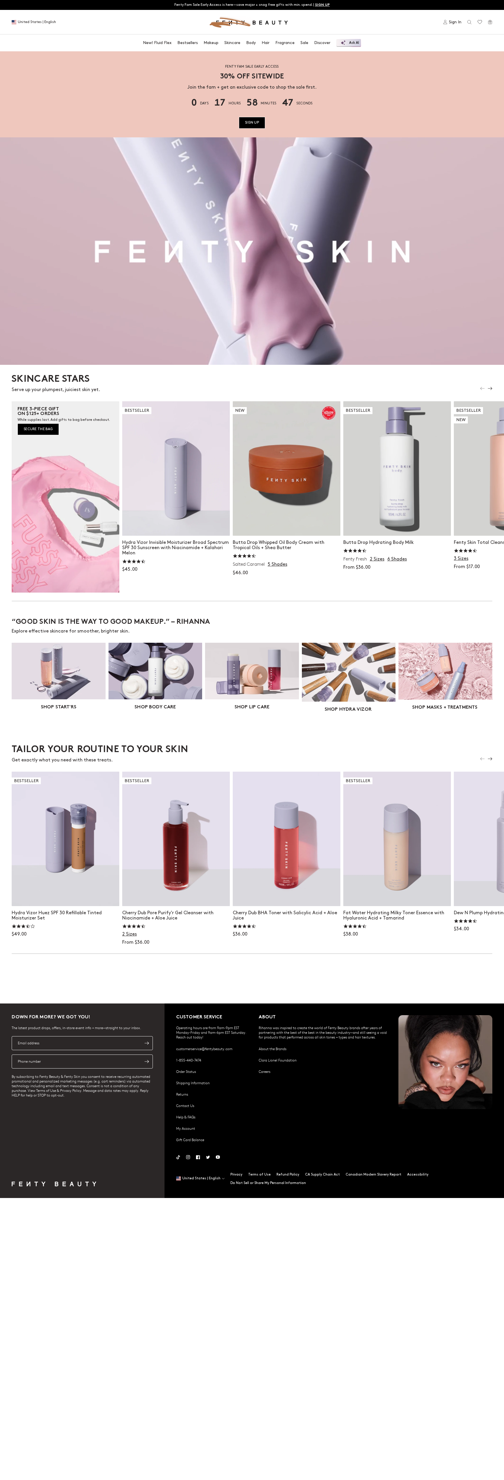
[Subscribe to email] (147, 1043)
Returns (182, 1094)
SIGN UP (252, 122)
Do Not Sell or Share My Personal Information (268, 1183)
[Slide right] (490, 388)
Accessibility (417, 1174)
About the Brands (272, 1048)
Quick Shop (287, 525)
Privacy (236, 1174)
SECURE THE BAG (38, 429)
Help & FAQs (185, 1117)
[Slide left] (482, 388)
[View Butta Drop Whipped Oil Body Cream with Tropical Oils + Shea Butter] (286, 468)
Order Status (186, 1071)
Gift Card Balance (190, 1139)
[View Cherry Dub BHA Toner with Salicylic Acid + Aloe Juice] (286, 839)
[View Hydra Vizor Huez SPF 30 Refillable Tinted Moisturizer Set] (65, 839)
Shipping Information (193, 1082)
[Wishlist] (479, 22)
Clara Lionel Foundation (278, 1060)
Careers (264, 1071)
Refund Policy (287, 1174)
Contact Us (185, 1105)
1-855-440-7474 (188, 1060)
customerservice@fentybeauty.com (204, 1048)
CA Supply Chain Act (322, 1174)
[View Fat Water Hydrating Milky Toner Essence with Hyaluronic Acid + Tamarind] (397, 839)
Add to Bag (176, 525)
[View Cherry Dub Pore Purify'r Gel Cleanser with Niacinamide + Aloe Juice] (176, 839)
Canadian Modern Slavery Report (373, 1174)
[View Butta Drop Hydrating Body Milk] (397, 468)
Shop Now (65, 895)
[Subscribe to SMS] (147, 1061)
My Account (185, 1128)
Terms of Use (259, 1174)
